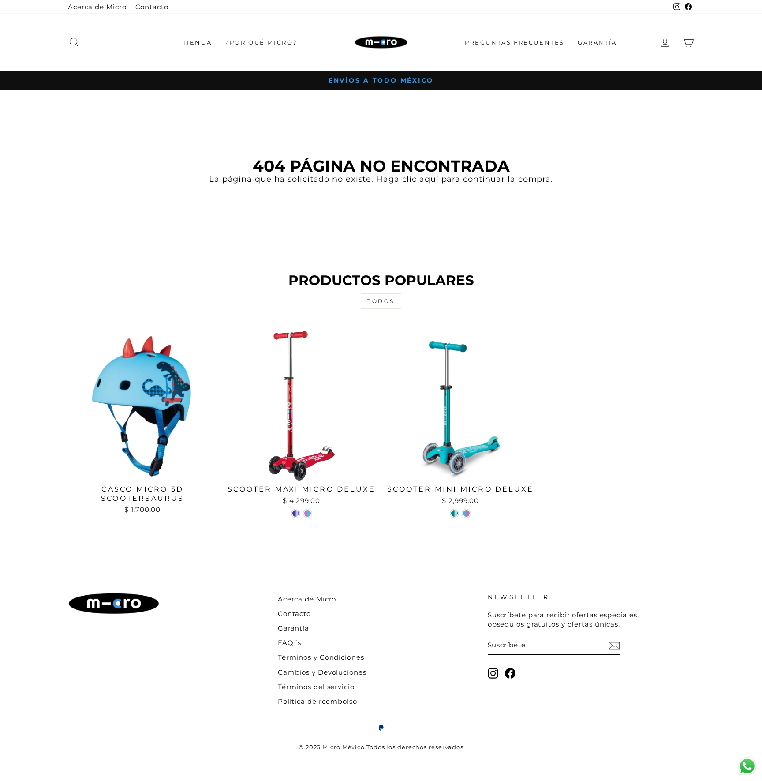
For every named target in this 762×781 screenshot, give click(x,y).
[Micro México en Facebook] (510, 673)
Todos (381, 301)
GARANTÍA (597, 42)
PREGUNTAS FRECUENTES (514, 42)
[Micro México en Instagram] (493, 673)
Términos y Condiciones (321, 657)
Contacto (151, 7)
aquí (429, 179)
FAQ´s (290, 642)
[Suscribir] (614, 645)
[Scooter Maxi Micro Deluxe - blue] (295, 513)
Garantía (293, 628)
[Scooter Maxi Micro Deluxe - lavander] (307, 513)
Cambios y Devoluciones (322, 672)
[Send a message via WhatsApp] (747, 766)
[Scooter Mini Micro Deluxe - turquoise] (466, 513)
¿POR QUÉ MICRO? (261, 42)
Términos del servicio (316, 687)
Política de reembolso (317, 701)
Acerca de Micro (97, 7)
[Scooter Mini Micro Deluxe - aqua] (454, 513)
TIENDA (197, 42)
